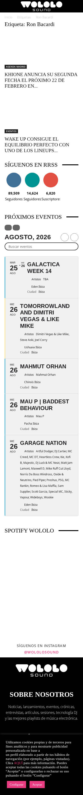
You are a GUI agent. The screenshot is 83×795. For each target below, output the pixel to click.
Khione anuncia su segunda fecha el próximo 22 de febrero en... (41, 80)
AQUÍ (18, 763)
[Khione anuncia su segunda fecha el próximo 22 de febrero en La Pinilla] (41, 50)
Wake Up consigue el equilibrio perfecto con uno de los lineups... (37, 144)
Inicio (8, 17)
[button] (7, 6)
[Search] (76, 6)
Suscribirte (51, 174)
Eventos (11, 131)
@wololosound (41, 652)
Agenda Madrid (15, 66)
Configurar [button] (16, 784)
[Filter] (8, 228)
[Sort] (16, 228)
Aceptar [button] (37, 784)
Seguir (13, 174)
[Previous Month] (65, 237)
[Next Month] (74, 237)
